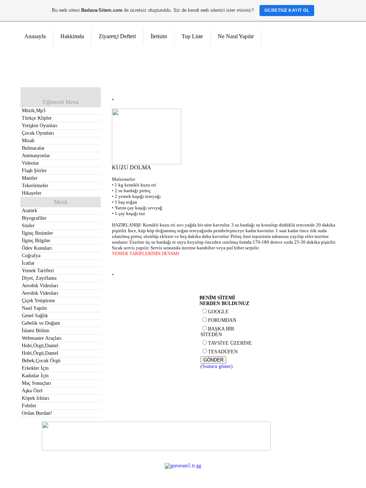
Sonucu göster (216, 366)
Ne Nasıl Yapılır (236, 36)
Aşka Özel (32, 390)
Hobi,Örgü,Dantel (40, 345)
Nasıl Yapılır (34, 308)
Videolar (30, 163)
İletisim (158, 36)
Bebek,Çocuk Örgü (41, 360)
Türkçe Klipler (37, 118)
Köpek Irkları (35, 398)
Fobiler (29, 405)
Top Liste (192, 36)
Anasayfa (35, 36)
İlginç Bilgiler (36, 240)
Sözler (28, 225)
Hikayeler (31, 193)
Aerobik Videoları (40, 285)
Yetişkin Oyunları (40, 125)
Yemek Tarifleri (38, 270)
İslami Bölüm (35, 330)
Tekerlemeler (35, 185)
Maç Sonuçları (36, 383)
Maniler (30, 178)
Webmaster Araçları (41, 338)
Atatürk (29, 210)
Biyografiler (34, 218)
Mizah (28, 140)
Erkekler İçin (35, 368)
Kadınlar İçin (35, 375)
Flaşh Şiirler (34, 170)
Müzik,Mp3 (33, 110)
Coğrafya (31, 255)
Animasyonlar (36, 155)
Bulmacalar (33, 148)
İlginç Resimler (37, 233)
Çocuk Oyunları (38, 133)
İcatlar (28, 263)
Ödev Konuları (37, 248)
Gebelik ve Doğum (41, 323)
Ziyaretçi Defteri (117, 36)
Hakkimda (72, 36)
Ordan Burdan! (37, 413)
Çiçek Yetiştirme (38, 300)
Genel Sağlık (35, 315)
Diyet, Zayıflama (39, 278)
